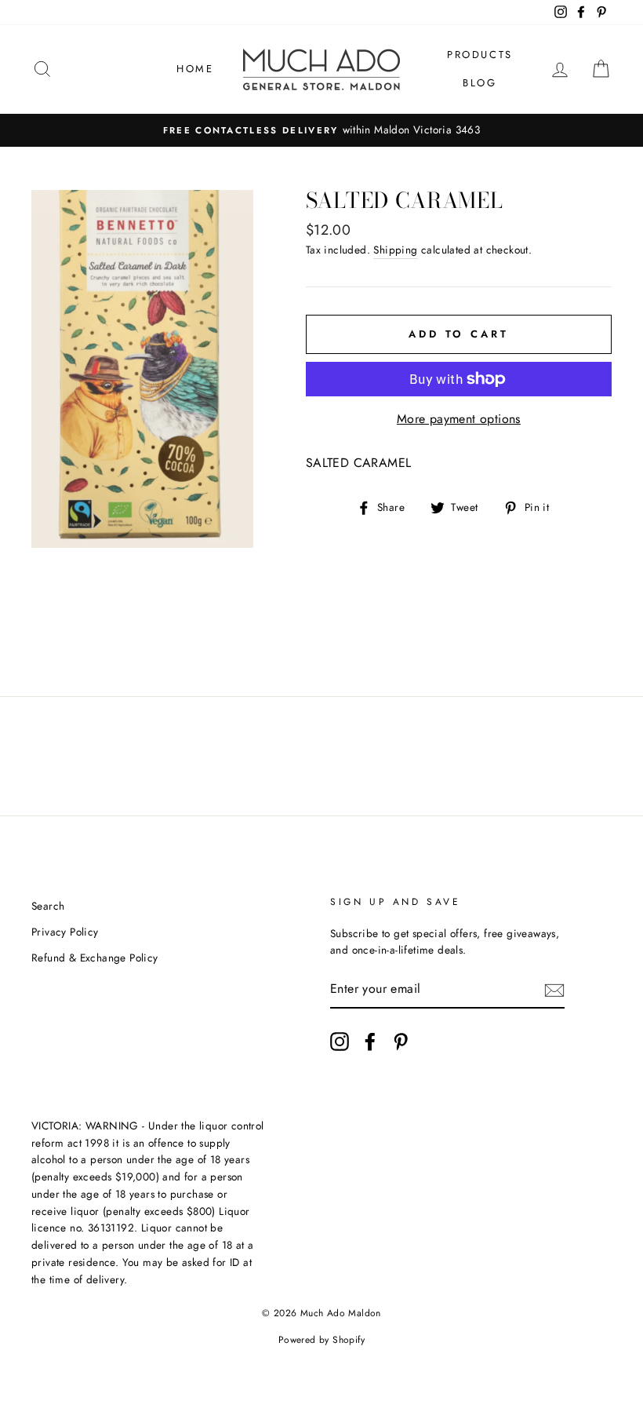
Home (194, 68)
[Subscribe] (554, 990)
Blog (479, 82)
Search (47, 906)
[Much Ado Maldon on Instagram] (339, 1041)
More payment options (459, 419)
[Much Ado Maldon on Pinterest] (400, 1041)
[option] (321, 130)
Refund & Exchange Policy (94, 957)
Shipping (395, 249)
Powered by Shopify (321, 1340)
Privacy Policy (65, 931)
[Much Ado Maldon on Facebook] (370, 1041)
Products (480, 54)
